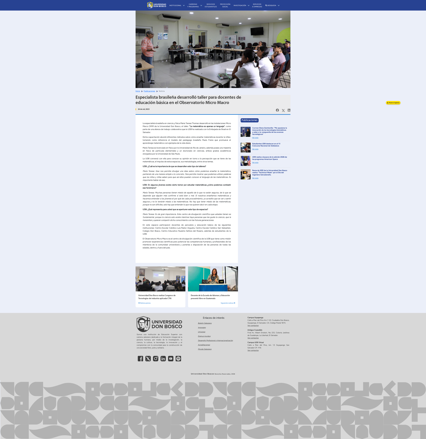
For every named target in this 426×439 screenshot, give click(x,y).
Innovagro (202, 327)
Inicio (138, 91)
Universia (201, 332)
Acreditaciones (204, 345)
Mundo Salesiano (204, 349)
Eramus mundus (204, 336)
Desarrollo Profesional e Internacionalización (215, 340)
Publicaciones (149, 91)
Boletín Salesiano (205, 323)
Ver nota (255, 138)
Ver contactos (253, 325)
